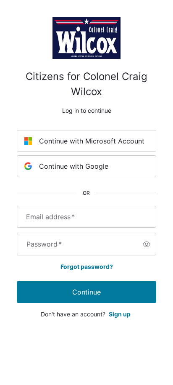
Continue (86, 292)
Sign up (120, 314)
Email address (50, 216)
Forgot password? (86, 266)
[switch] (146, 244)
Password (44, 244)
